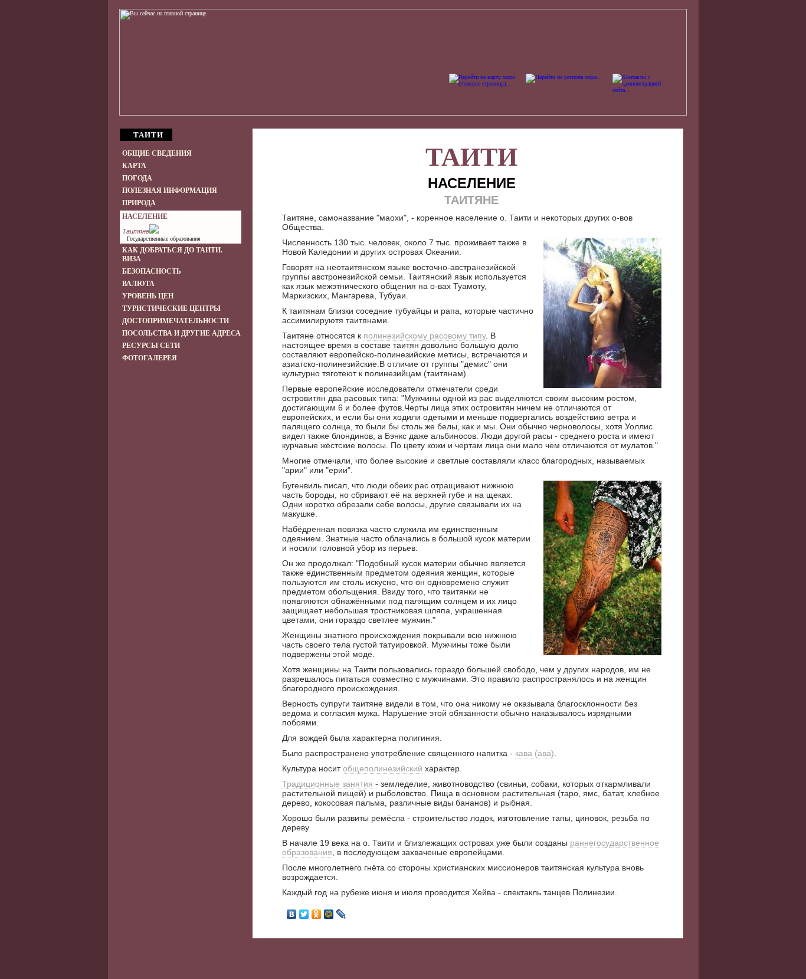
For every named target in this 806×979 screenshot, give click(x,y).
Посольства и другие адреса (181, 333)
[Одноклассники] (316, 914)
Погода (137, 178)
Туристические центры (171, 308)
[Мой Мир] (329, 914)
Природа (139, 203)
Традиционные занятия (327, 784)
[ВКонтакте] (292, 914)
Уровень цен (147, 296)
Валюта (138, 284)
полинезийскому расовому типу (424, 335)
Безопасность (151, 271)
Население (145, 216)
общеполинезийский (382, 768)
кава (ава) (534, 753)
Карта (134, 166)
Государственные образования (164, 238)
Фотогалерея (149, 358)
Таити (471, 157)
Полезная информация (169, 190)
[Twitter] (304, 914)
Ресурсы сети (151, 345)
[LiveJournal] (341, 914)
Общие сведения (157, 153)
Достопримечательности (175, 321)
